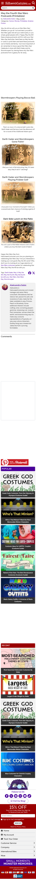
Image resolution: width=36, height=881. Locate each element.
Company (5, 847)
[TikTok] (29, 796)
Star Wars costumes (8, 265)
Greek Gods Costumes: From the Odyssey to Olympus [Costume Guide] (18, 494)
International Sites (9, 851)
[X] (11, 796)
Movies (17, 21)
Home (6, 831)
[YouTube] (25, 796)
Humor (11, 21)
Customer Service (8, 843)
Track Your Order (11, 839)
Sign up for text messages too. (13, 819)
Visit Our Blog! (18, 801)
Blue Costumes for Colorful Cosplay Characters (18, 775)
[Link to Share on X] (33, 273)
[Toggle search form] (33, 3)
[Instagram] (20, 796)
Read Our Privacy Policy (18, 827)
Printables (23, 21)
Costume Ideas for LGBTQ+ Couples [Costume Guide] (18, 547)
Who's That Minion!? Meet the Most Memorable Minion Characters (18, 521)
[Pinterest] (16, 796)
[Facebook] (7, 796)
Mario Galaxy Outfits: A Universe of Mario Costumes (18, 600)
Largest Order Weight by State (18, 696)
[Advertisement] (18, 73)
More (3, 856)
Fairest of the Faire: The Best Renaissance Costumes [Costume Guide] (18, 574)
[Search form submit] (33, 8)
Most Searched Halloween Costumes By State (18, 671)
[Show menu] (2, 3)
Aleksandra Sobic (9, 19)
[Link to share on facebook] (29, 273)
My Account (9, 835)
